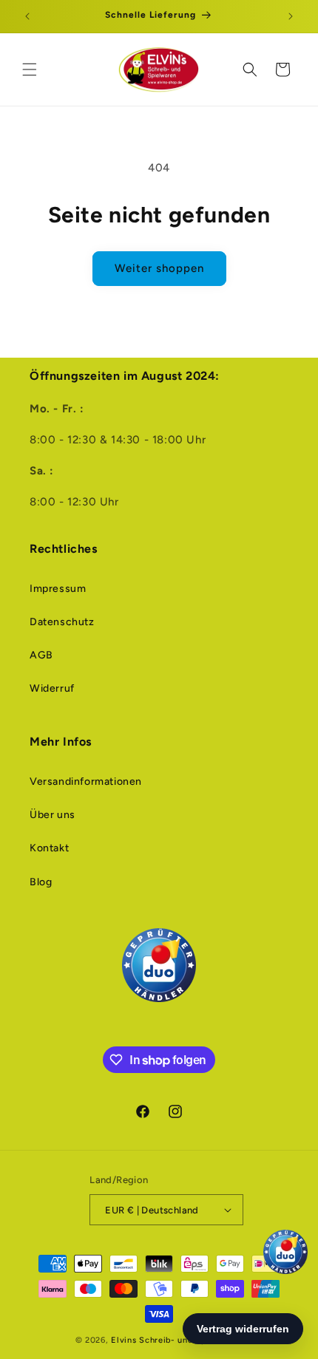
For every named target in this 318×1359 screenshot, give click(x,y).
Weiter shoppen (159, 268)
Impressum (58, 588)
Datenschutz (62, 622)
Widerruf (52, 688)
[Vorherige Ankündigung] (27, 16)
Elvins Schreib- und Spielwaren (177, 1340)
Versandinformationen (86, 781)
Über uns (52, 814)
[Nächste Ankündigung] (290, 16)
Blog (41, 882)
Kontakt (49, 848)
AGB (41, 655)
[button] (29, 69)
